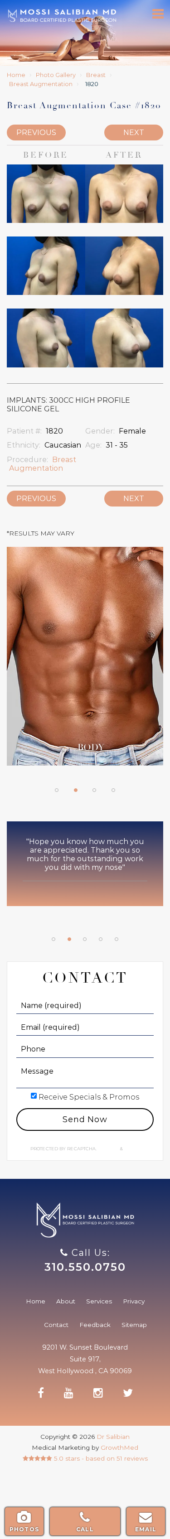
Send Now (85, 1119)
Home (16, 75)
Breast (96, 75)
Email (145, 1529)
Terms (131, 1148)
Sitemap (134, 1324)
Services (99, 1301)
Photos (24, 1529)
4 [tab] (113, 790)
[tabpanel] (85, 660)
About (65, 1301)
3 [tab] (94, 790)
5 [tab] (116, 939)
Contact (56, 1324)
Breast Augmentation (41, 84)
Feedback (95, 1324)
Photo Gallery (56, 75)
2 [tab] (76, 790)
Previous (36, 132)
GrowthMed (119, 1447)
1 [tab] (56, 790)
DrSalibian (62, 15)
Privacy (109, 1148)
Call (85, 1529)
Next (133, 132)
